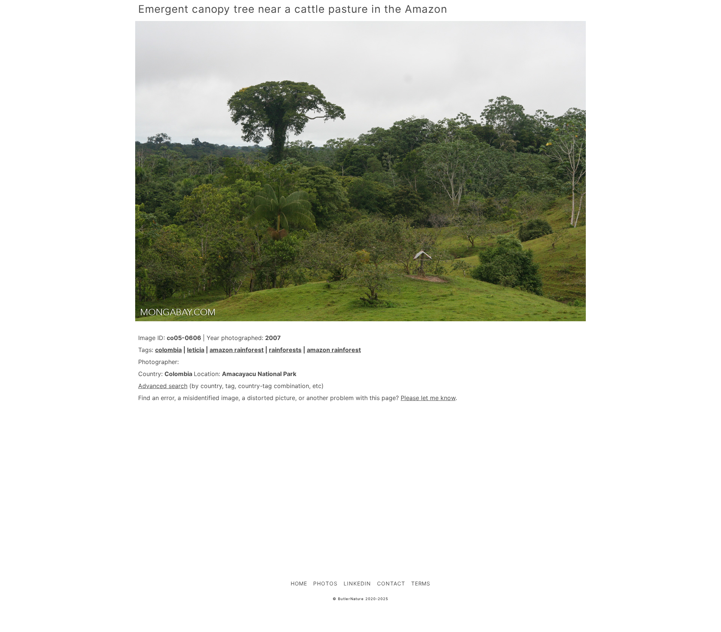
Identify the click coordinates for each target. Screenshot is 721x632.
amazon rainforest (237, 350)
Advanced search (162, 386)
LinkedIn (357, 583)
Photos (325, 583)
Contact (391, 583)
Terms (421, 583)
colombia (168, 350)
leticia (195, 350)
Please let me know (428, 398)
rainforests (285, 350)
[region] (360, 474)
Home (299, 583)
